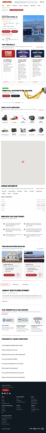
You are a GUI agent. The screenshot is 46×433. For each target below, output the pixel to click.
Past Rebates (19, 400)
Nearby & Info (15, 284)
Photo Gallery (25, 284)
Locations (33, 410)
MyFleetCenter (34, 402)
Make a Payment (34, 403)
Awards (3, 409)
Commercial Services (5, 403)
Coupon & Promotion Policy (7, 417)
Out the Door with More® (21, 402)
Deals (21, 5)
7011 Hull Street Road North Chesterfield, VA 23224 (32, 269)
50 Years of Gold (5, 7)
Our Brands (4, 410)
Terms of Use (4, 422)
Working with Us (19, 409)
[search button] (15, 2)
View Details (12, 81)
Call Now (12, 26)
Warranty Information (6, 424)
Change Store (5, 10)
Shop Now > (6, 81)
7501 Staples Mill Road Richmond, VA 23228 (9, 269)
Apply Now (19, 407)
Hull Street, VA (29, 264)
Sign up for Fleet (34, 400)
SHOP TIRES (14, 31)
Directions (17, 24)
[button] (41, 2)
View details (18, 275)
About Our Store (5, 284)
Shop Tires (6, 95)
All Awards (4, 314)
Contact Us (33, 407)
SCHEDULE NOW (6, 31)
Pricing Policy (4, 419)
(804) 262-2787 (8, 271)
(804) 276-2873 (30, 271)
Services (3, 402)
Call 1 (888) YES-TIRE (35, 409)
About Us (3, 407)
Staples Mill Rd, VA (8, 264)
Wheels (3, 400)
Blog (2, 412)
